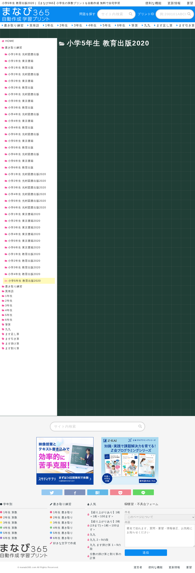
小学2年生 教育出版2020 (24, 260)
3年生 (78, 25)
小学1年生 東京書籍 (21, 60)
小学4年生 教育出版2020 (24, 274)
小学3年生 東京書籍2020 (24, 227)
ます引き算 (12, 338)
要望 (189, 567)
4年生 (92, 25)
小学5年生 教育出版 (21, 147)
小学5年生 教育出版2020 (24, 280)
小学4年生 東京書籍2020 (24, 234)
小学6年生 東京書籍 (21, 160)
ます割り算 (12, 348)
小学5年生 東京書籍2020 (24, 240)
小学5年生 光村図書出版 (23, 134)
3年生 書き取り (63, 522)
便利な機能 (153, 3)
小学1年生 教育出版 (21, 67)
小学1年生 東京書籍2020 (24, 214)
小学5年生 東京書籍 (21, 140)
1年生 (49, 25)
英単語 (34, 25)
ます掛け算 (12, 343)
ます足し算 (164, 25)
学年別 (7, 504)
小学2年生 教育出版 (21, 87)
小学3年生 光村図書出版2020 (27, 187)
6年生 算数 (10, 538)
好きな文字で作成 (64, 543)
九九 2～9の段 (99, 539)
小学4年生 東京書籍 (21, 120)
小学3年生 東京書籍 (21, 100)
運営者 (138, 567)
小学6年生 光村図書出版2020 (27, 207)
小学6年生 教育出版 (21, 167)
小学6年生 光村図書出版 (23, 154)
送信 (146, 552)
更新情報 (174, 3)
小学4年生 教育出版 (21, 127)
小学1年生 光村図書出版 (23, 54)
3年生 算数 (10, 522)
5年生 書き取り (63, 532)
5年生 (107, 25)
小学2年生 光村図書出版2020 (27, 180)
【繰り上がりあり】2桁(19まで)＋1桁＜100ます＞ (105, 525)
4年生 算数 (10, 527)
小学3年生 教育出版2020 (24, 267)
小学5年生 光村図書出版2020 (27, 200)
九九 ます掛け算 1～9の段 (105, 546)
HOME (9, 40)
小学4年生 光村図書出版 (23, 114)
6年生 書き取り (63, 538)
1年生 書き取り (63, 512)
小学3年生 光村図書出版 (23, 94)
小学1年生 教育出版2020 (24, 254)
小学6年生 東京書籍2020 (24, 247)
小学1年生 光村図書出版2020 (27, 174)
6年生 (121, 25)
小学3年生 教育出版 (21, 107)
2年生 (64, 25)
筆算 (134, 25)
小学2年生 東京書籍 (21, 80)
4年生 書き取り (63, 527)
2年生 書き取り (63, 517)
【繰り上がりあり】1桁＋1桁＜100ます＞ (105, 514)
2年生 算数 (10, 517)
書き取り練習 (14, 25)
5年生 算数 (10, 532)
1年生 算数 (10, 512)
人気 (93, 504)
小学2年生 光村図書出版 (23, 74)
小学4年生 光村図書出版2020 (27, 194)
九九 (147, 25)
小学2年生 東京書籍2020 (24, 220)
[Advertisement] (127, 75)
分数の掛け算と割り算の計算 (105, 555)
